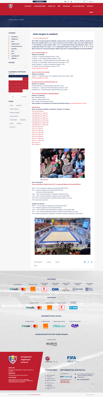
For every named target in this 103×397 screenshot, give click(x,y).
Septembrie (24, 96)
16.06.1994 (76, 361)
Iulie (13, 96)
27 (18, 90)
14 (21, 84)
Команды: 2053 (51, 378)
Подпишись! (39, 1)
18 (12, 87)
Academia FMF (15, 56)
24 (10, 90)
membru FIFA (70, 361)
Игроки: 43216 (50, 383)
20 (18, 87)
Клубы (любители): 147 (51, 381)
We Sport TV (13, 127)
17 (10, 87)
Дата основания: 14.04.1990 (51, 376)
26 (15, 90)
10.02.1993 (55, 361)
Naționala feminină (14, 112)
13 (18, 84)
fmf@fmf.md (80, 377)
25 (12, 90)
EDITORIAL (14, 48)
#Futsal (57, 262)
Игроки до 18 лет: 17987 (51, 388)
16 (26, 84)
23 (26, 87)
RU (91, 1)
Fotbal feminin (13, 119)
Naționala (18, 105)
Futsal (11, 105)
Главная (11, 19)
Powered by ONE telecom (90, 394)
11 (12, 84)
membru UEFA (48, 361)
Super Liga (19, 123)
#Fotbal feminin (38, 262)
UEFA (13, 51)
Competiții (21, 19)
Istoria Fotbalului (17, 46)
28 (21, 90)
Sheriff (11, 123)
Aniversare (23, 119)
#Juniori (49, 262)
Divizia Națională (14, 116)
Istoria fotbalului (14, 109)
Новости (16, 19)
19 (15, 87)
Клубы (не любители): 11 (50, 385)
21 (21, 87)
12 (15, 84)
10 (10, 84)
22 (24, 87)
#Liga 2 (35, 265)
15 (24, 84)
